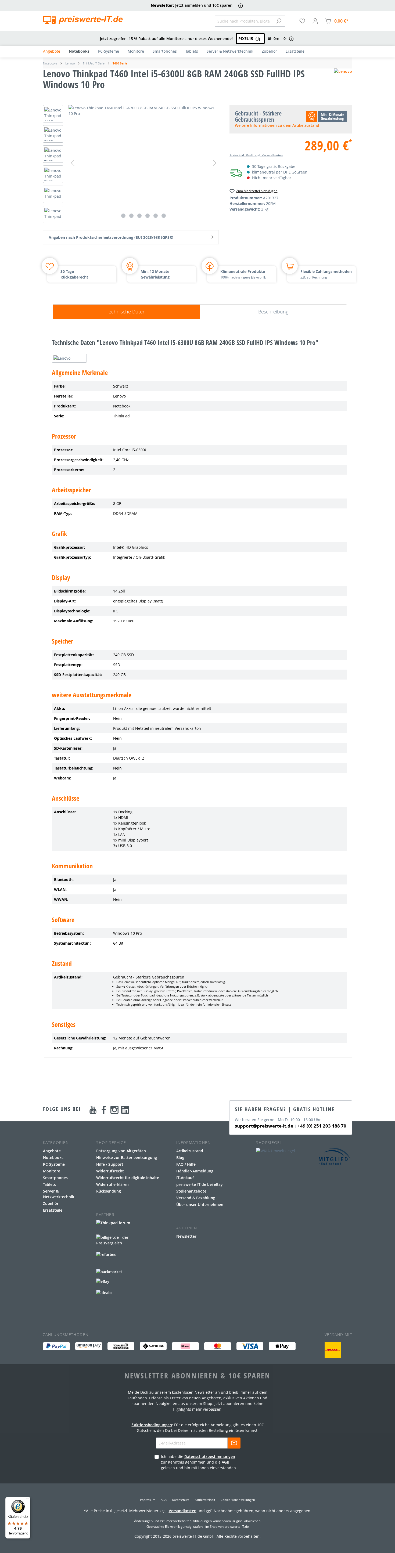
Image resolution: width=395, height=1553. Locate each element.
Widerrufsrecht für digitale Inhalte (127, 1177)
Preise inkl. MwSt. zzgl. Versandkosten (256, 155)
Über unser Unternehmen (199, 1204)
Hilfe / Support (109, 1164)
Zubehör (51, 1203)
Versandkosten (182, 1510)
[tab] (126, 312)
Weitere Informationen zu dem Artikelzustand (277, 125)
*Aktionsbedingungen (152, 1424)
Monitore (51, 1170)
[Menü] (27, 1500)
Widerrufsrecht (110, 1170)
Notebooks (53, 1157)
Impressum (147, 1500)
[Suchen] (278, 21)
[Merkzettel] (302, 21)
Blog (180, 1157)
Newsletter (186, 1236)
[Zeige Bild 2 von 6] (131, 216)
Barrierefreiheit (205, 1500)
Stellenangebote (191, 1191)
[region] (131, 165)
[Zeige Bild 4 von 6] (147, 216)
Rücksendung (108, 1191)
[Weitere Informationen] (241, 5)
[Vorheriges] (73, 163)
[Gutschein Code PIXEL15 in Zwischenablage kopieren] (257, 38)
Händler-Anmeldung (194, 1170)
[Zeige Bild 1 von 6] (123, 216)
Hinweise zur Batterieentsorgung (126, 1157)
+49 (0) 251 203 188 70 (321, 1126)
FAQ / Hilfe (186, 1164)
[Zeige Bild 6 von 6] (163, 216)
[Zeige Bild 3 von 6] (139, 216)
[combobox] (244, 21)
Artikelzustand (189, 1150)
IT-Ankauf (185, 1177)
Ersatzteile (52, 1210)
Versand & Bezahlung (195, 1197)
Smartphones (55, 1177)
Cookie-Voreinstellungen (238, 1500)
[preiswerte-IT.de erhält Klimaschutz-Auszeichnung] (333, 1350)
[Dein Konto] (315, 21)
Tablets (49, 1184)
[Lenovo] (343, 81)
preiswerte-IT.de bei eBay (199, 1184)
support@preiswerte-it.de (264, 1126)
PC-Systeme (54, 1164)
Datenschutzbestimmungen (209, 1456)
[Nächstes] (215, 163)
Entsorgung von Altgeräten (121, 1150)
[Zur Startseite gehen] (83, 20)
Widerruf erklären (112, 1184)
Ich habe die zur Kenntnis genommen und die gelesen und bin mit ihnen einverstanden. (199, 1462)
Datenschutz (180, 1500)
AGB (225, 1462)
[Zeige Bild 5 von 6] (155, 216)
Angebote (52, 1150)
